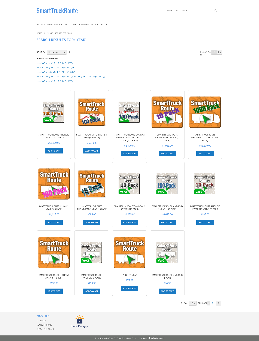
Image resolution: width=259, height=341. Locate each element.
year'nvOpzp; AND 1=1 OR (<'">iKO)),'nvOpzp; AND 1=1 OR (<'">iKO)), (71, 76)
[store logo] (102, 10)
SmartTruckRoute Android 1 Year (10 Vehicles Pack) (205, 207)
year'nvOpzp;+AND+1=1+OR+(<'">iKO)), (56, 72)
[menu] (129, 24)
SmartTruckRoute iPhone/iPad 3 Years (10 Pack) (167, 137)
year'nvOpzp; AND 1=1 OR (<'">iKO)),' (55, 81)
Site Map (41, 320)
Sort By (41, 52)
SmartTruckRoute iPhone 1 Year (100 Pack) (91, 136)
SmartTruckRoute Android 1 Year (167, 276)
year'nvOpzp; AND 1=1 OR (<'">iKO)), (55, 63)
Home (39, 33)
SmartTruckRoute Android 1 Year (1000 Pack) (54, 136)
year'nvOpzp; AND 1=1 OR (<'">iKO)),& (55, 67)
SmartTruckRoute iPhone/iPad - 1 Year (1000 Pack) (205, 137)
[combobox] (199, 10)
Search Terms (44, 324)
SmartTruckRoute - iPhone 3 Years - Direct (54, 276)
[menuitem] (52, 24)
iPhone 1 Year (129, 275)
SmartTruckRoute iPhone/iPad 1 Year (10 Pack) (92, 207)
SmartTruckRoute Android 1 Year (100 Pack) (167, 207)
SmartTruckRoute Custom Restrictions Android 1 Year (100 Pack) (130, 137)
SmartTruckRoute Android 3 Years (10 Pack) (129, 207)
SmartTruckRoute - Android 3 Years (92, 276)
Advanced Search (46, 329)
